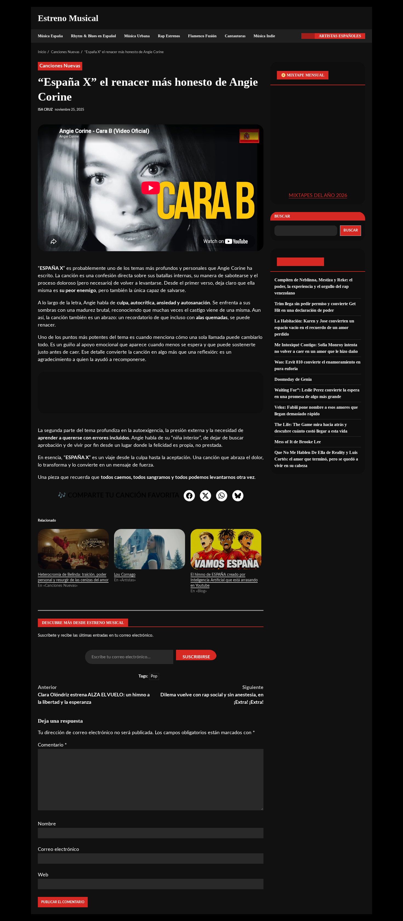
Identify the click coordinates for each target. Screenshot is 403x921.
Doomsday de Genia (293, 379)
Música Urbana (137, 36)
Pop (154, 676)
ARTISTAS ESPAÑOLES (340, 36)
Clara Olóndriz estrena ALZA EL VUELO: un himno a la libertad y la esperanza (94, 695)
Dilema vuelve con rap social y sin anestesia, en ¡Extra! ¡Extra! (211, 695)
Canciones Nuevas (60, 66)
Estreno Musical (68, 18)
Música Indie (264, 36)
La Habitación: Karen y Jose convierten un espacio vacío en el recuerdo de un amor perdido (314, 327)
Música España (50, 36)
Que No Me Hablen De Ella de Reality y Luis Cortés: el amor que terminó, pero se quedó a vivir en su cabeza (316, 459)
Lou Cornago (124, 575)
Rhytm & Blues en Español (93, 36)
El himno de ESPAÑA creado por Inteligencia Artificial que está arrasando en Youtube (224, 580)
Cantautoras (235, 36)
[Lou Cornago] (149, 549)
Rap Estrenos (169, 36)
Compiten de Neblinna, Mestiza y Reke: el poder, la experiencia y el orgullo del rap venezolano (313, 286)
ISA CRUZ (45, 109)
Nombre (47, 824)
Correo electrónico (58, 849)
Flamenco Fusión (202, 36)
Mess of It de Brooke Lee (297, 441)
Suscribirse (196, 657)
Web (43, 875)
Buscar (282, 216)
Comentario (52, 745)
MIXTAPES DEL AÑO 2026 (318, 195)
